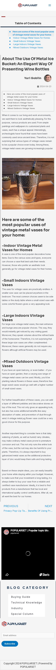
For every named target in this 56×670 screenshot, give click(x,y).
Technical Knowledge (26, 602)
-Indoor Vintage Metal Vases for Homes (31, 38)
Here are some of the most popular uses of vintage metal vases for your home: (33, 33)
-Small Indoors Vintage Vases (26, 41)
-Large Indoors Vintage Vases (27, 44)
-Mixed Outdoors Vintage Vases (28, 47)
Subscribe (9, 643)
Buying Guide (20, 596)
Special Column (22, 613)
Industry (17, 608)
